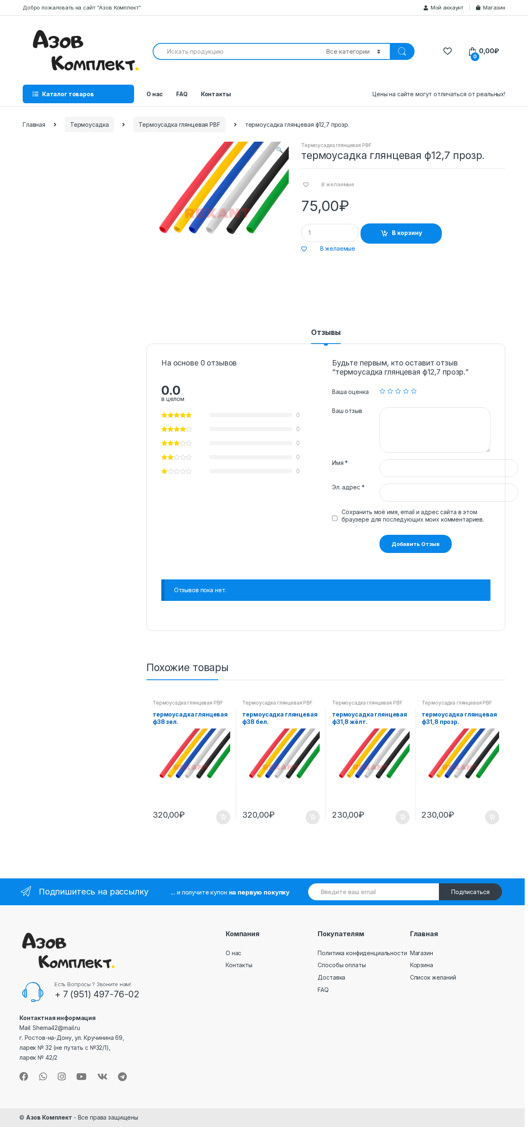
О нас (154, 93)
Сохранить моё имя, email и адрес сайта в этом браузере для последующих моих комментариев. (413, 515)
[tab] (325, 336)
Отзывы (325, 333)
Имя (340, 462)
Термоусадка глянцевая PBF (179, 124)
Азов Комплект (49, 1117)
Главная (34, 124)
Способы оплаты (341, 964)
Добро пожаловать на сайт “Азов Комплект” (82, 7)
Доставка (331, 977)
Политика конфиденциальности (362, 952)
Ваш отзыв (347, 410)
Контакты (216, 93)
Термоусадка (89, 124)
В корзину (407, 232)
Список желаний (433, 977)
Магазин (494, 7)
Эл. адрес (348, 487)
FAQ (182, 93)
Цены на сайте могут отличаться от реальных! (438, 93)
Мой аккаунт (447, 7)
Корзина (421, 964)
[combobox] (234, 51)
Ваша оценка (350, 391)
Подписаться (470, 891)
